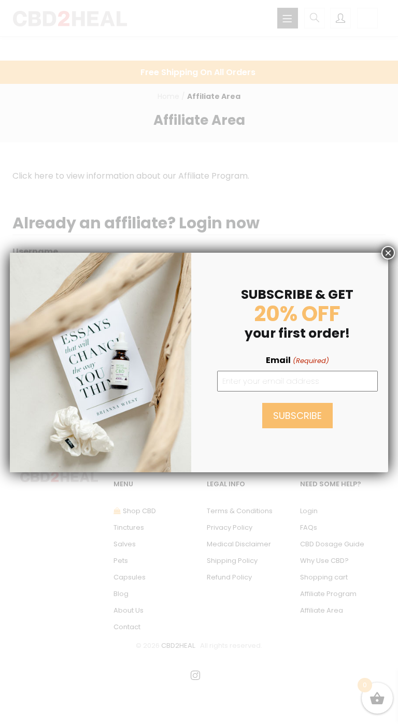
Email (297, 360)
